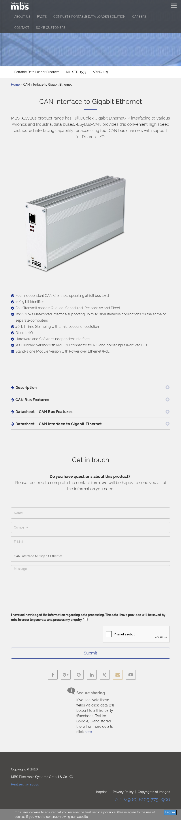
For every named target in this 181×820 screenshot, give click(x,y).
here (88, 732)
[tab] (90, 387)
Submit (90, 653)
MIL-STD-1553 (76, 72)
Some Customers (51, 27)
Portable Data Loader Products (36, 72)
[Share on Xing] (105, 675)
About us (22, 16)
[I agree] (170, 812)
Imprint (102, 792)
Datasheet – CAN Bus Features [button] (44, 411)
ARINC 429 (100, 72)
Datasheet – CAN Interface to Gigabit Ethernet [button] (58, 424)
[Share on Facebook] (53, 675)
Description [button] (26, 387)
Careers (139, 16)
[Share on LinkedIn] (92, 675)
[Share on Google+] (66, 675)
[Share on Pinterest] (79, 675)
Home (15, 84)
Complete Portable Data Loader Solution (89, 16)
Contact (21, 27)
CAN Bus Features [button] (32, 399)
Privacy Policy (123, 792)
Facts (42, 16)
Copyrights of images (154, 792)
